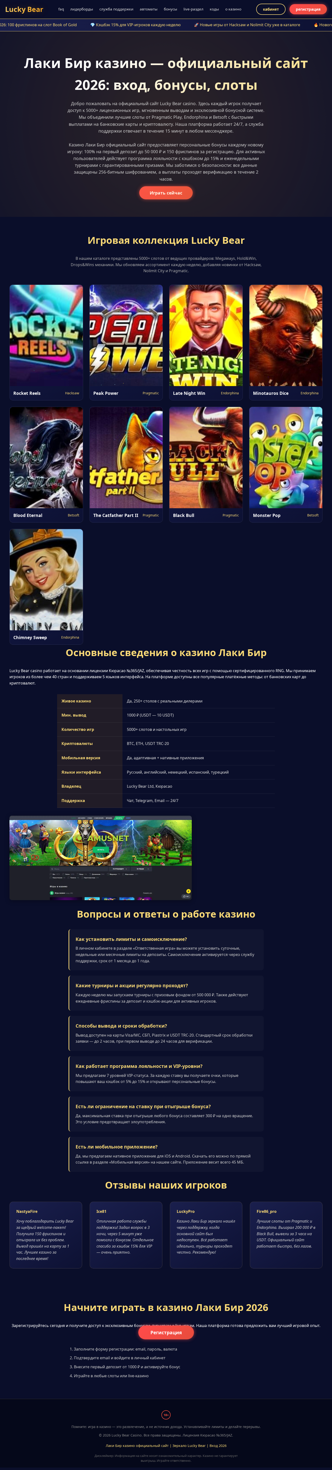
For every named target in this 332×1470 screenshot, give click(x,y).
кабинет (271, 9)
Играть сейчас (166, 193)
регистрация (308, 9)
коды (214, 9)
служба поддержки (116, 9)
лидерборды (81, 9)
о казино (233, 9)
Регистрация (166, 1332)
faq (61, 9)
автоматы (148, 9)
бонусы (170, 9)
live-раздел (193, 9)
